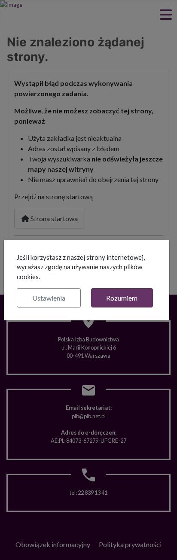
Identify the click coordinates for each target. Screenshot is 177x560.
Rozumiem (121, 298)
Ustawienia (48, 298)
